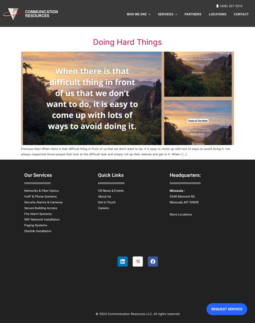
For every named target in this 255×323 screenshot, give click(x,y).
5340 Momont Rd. (182, 196)
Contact (241, 14)
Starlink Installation (37, 231)
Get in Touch (107, 202)
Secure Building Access (40, 208)
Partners (193, 14)
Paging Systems (35, 225)
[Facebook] (153, 261)
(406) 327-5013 (231, 6)
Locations (217, 14)
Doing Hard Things (127, 42)
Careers (103, 208)
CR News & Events (111, 191)
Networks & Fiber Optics (41, 191)
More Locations (181, 214)
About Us (104, 196)
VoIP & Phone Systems (40, 196)
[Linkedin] (123, 261)
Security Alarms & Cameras (43, 202)
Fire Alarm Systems (38, 214)
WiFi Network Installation (42, 219)
